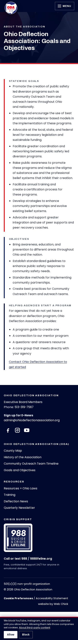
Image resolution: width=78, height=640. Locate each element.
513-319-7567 (24, 407)
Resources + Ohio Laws (20, 488)
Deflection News (16, 501)
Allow (10, 634)
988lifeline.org (41, 559)
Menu (67, 6)
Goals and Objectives (19, 470)
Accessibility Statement (52, 598)
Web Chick (61, 604)
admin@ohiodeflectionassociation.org (32, 420)
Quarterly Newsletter (19, 508)
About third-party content (34, 627)
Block (26, 634)
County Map (13, 451)
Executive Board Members (23, 402)
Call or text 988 (15, 559)
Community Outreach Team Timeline (31, 464)
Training (9, 495)
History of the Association (22, 457)
